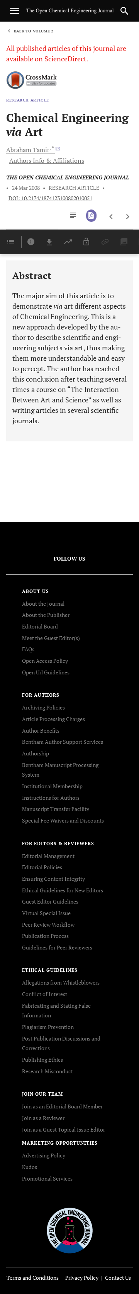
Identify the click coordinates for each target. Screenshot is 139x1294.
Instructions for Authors (51, 797)
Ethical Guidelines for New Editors (62, 890)
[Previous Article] (111, 217)
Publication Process (45, 935)
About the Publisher (46, 614)
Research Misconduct (47, 1071)
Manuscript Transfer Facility (55, 809)
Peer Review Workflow (48, 924)
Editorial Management (48, 856)
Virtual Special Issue (46, 913)
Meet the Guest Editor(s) (51, 638)
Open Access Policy (45, 660)
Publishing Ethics (42, 1059)
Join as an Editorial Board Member (62, 1106)
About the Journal (43, 603)
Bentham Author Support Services (62, 741)
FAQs (28, 649)
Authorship (35, 753)
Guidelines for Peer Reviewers (57, 947)
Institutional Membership (52, 786)
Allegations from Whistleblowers (61, 982)
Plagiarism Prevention (48, 1026)
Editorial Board (40, 626)
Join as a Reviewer (43, 1118)
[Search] (124, 11)
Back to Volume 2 (33, 31)
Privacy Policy (81, 1277)
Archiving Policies (43, 707)
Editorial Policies (42, 867)
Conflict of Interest (44, 994)
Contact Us (118, 1277)
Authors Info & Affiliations (46, 160)
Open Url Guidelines (46, 672)
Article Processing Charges (53, 719)
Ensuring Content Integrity (53, 878)
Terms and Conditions (33, 1277)
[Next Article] (127, 217)
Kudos (29, 1167)
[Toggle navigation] (14, 11)
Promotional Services (47, 1178)
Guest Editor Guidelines (50, 901)
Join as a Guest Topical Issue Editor (63, 1129)
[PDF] (91, 215)
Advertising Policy (43, 1155)
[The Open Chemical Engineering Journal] (70, 1230)
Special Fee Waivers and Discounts (63, 820)
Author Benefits (40, 730)
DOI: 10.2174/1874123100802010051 (50, 198)
